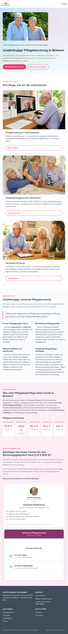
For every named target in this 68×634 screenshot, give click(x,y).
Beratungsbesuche (8, 612)
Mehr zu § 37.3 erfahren (38, 67)
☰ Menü (64, 4)
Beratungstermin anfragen (14, 67)
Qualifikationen (13, 278)
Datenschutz (39, 615)
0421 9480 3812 (40, 596)
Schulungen (6, 615)
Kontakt (5, 621)
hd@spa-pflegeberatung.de (43, 599)
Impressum (38, 612)
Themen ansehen (14, 213)
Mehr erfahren (13, 148)
